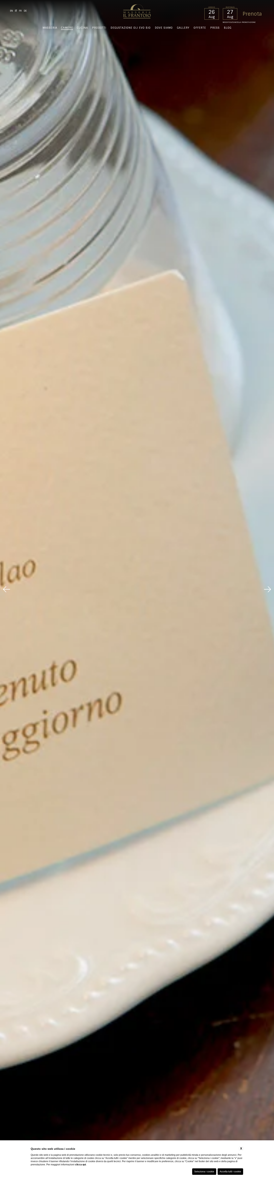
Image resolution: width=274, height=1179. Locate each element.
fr (20, 10)
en (11, 10)
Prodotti (99, 27)
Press (215, 27)
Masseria (50, 27)
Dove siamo (164, 27)
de (25, 10)
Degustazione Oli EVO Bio (131, 27)
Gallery (183, 27)
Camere (67, 27)
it (16, 10)
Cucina (82, 27)
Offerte (200, 27)
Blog (227, 27)
